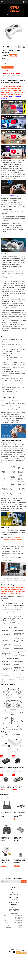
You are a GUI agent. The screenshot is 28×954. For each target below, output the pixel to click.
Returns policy (13, 897)
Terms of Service (14, 902)
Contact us (13, 900)
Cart (26, 1)
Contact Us (21, 952)
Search (13, 887)
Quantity (3, 58)
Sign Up (24, 881)
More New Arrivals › (4, 797)
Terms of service (14, 895)
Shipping (13, 892)
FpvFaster (15, 949)
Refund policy (14, 905)
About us (13, 890)
